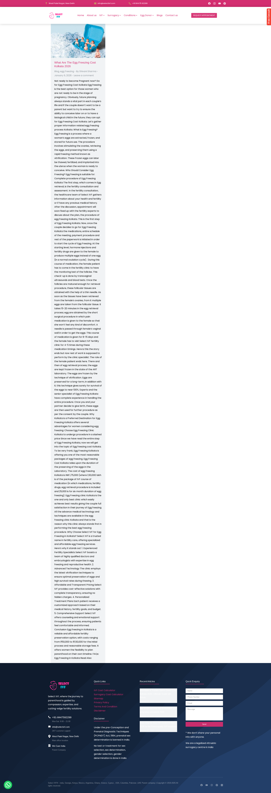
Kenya (74, 783)
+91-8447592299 (61, 717)
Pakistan (132, 783)
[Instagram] (214, 3)
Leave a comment (84, 75)
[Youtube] (219, 3)
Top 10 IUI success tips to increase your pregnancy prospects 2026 (158, 710)
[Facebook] (209, 3)
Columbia (124, 783)
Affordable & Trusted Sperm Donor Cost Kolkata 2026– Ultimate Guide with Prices (158, 694)
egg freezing (67, 71)
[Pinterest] (224, 3)
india (62, 783)
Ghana (97, 783)
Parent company (148, 783)
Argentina (89, 783)
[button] (204, 15)
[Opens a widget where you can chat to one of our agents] (260, 788)
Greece (104, 783)
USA (117, 783)
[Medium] (222, 785)
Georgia (68, 783)
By (86, 71)
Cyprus (111, 783)
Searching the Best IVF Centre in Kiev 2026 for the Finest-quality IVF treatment (158, 725)
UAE (139, 783)
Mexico (82, 783)
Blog (56, 71)
